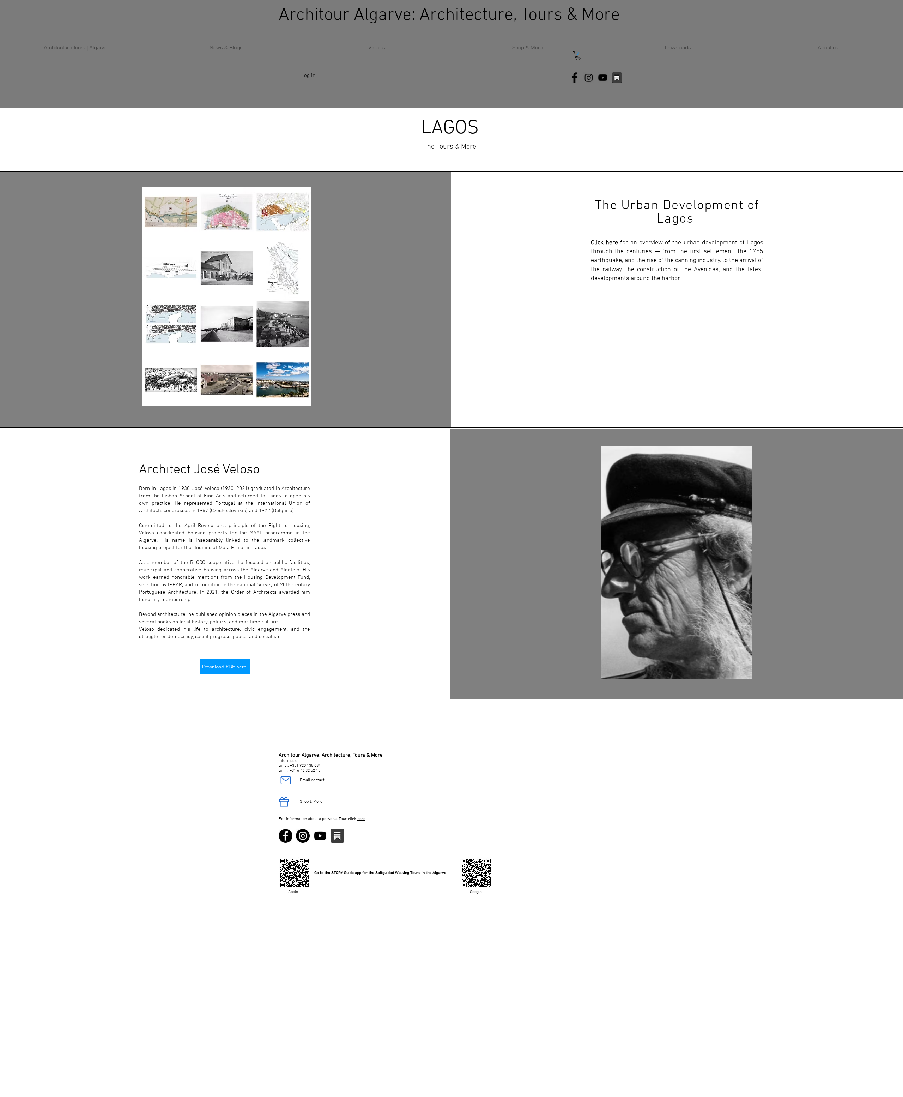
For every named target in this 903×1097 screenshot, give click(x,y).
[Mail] (286, 780)
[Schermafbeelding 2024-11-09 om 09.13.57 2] (617, 77)
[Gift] (284, 801)
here (361, 819)
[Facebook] (285, 836)
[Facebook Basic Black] (574, 77)
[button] (578, 55)
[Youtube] (603, 77)
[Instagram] (588, 77)
